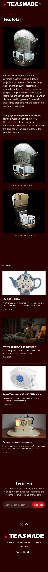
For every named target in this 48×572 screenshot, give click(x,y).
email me (14, 122)
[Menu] (44, 4)
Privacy (37, 542)
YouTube (24, 546)
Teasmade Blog (9, 14)
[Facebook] (26, 524)
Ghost (29, 552)
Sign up (10, 542)
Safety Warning (24, 542)
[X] (21, 524)
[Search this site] (40, 4)
